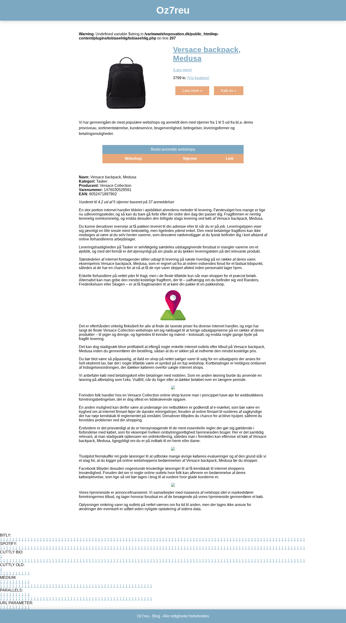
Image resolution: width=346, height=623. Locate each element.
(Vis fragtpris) (198, 78)
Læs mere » (192, 91)
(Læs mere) (182, 70)
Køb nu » (228, 91)
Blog (156, 616)
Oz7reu (173, 10)
